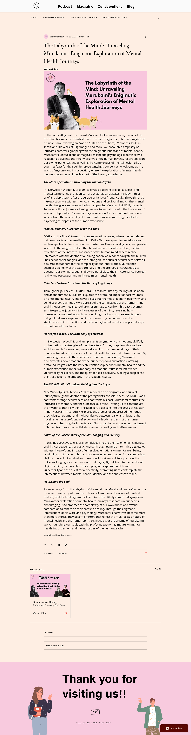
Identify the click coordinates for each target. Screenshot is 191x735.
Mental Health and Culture (115, 17)
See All (158, 569)
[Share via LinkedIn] (58, 544)
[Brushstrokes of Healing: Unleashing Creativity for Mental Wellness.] (50, 585)
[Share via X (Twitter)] (52, 544)
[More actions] (145, 36)
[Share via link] (65, 544)
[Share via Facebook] (45, 544)
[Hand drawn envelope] (95, 711)
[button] (157, 17)
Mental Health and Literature (83, 17)
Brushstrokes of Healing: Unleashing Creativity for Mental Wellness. (49, 603)
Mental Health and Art (53, 17)
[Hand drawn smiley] (36, 6)
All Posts (34, 17)
